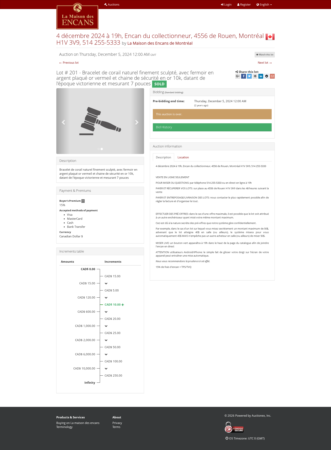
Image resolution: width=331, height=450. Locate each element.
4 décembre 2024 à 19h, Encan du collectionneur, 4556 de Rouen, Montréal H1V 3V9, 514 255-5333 (160, 38)
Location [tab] (183, 157)
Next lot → (265, 62)
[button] (264, 4)
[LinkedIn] (260, 76)
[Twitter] (249, 76)
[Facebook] (243, 76)
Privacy (117, 423)
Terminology (64, 427)
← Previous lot (69, 62)
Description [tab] (163, 157)
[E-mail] (272, 76)
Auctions (113, 4)
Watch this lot (266, 54)
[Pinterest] (255, 76)
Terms (116, 427)
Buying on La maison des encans (77, 423)
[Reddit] (266, 76)
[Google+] (237, 76)
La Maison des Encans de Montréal (160, 43)
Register (245, 4)
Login (228, 4)
